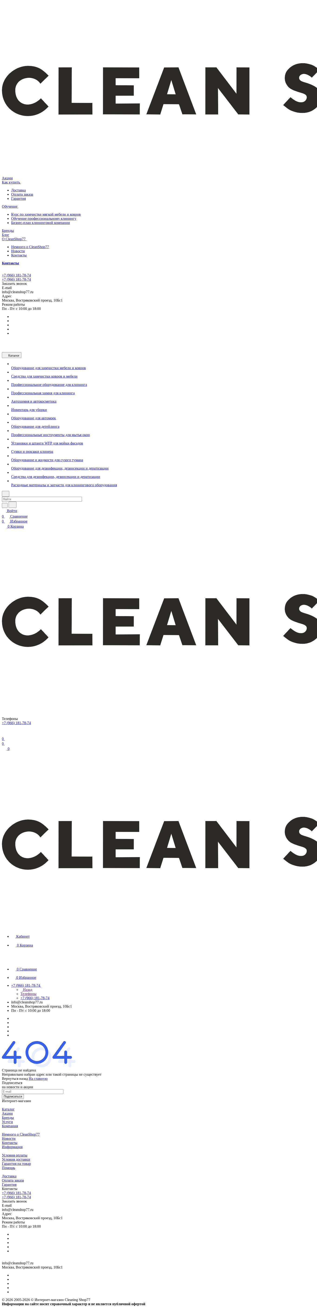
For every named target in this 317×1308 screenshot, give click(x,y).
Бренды (8, 1118)
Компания (10, 1126)
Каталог (8, 1109)
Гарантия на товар (16, 1164)
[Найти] (12, 505)
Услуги (7, 1122)
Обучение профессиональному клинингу (43, 218)
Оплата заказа (22, 194)
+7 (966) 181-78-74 (16, 275)
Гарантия (18, 198)
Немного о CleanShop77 (30, 247)
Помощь (8, 1168)
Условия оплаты (14, 1155)
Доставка (18, 190)
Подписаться (13, 1096)
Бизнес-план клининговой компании (40, 223)
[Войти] (4, 733)
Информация (12, 1147)
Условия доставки (16, 1159)
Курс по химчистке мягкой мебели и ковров (46, 214)
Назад (27, 990)
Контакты (19, 255)
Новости (18, 251)
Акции (7, 1113)
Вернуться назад (15, 1079)
